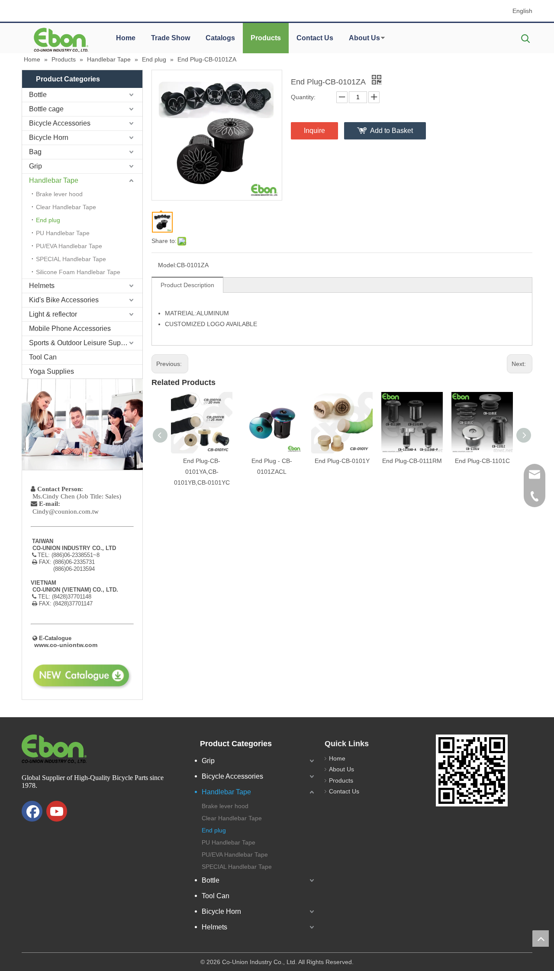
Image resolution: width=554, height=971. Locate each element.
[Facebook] (32, 811)
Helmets (42, 285)
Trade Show (170, 38)
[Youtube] (56, 811)
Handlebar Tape (53, 180)
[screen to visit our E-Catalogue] (472, 770)
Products (266, 38)
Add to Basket (391, 130)
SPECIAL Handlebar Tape (71, 259)
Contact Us (314, 38)
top (540, 938)
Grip (35, 166)
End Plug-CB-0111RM (412, 460)
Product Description (187, 285)
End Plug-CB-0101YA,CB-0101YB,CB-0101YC (202, 471)
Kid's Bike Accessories (64, 300)
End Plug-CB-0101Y (342, 460)
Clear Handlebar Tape (66, 207)
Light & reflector (53, 314)
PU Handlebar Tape (63, 233)
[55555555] (60, 39)
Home (125, 38)
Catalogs (220, 38)
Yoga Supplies (51, 371)
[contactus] (82, 424)
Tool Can (43, 357)
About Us (364, 38)
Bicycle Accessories (59, 123)
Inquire (314, 130)
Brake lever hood (59, 194)
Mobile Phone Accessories (70, 328)
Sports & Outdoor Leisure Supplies (82, 342)
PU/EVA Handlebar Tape (69, 246)
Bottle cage (46, 109)
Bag (35, 151)
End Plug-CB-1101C (482, 460)
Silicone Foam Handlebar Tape (78, 272)
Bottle (38, 94)
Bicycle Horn (48, 137)
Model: (167, 265)
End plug (48, 220)
